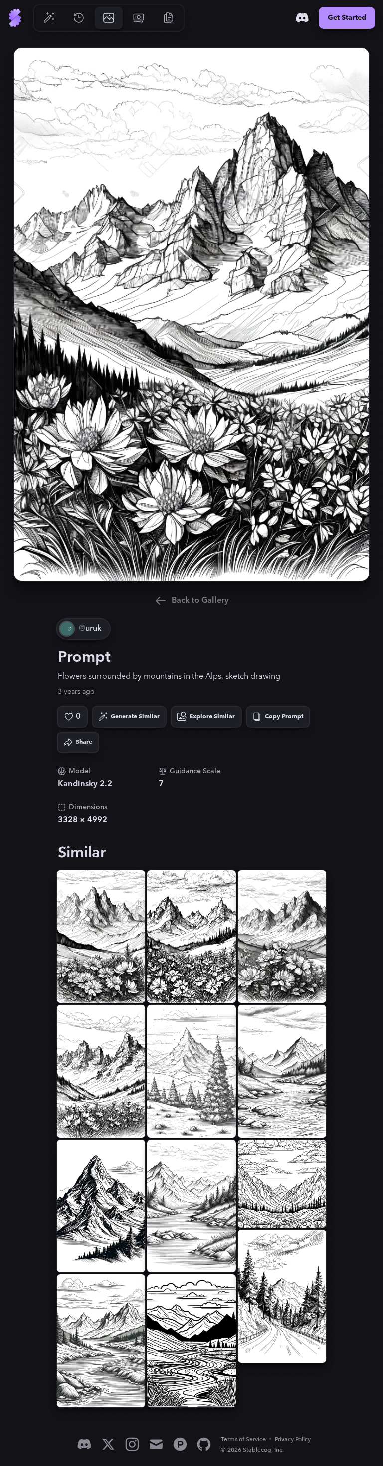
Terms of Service (243, 1439)
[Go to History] (79, 18)
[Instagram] (132, 1444)
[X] (108, 1444)
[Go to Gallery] (109, 18)
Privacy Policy (293, 1439)
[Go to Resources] (169, 18)
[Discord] (302, 17)
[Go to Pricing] (139, 18)
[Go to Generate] (49, 18)
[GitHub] (204, 1444)
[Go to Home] (15, 18)
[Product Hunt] (180, 1444)
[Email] (156, 1444)
